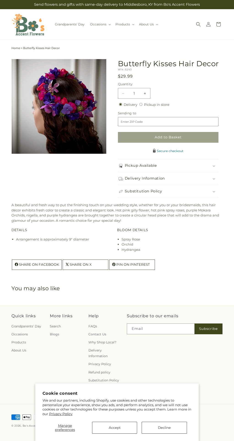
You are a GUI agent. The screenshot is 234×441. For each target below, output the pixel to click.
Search (55, 326)
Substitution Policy (103, 380)
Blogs (54, 334)
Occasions (19, 334)
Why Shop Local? (102, 342)
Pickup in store (156, 104)
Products (18, 342)
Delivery (131, 104)
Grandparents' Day (26, 326)
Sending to (134, 113)
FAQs (92, 326)
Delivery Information (98, 353)
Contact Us (97, 334)
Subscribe (208, 328)
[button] (100, 24)
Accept (115, 427)
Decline (164, 427)
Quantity (125, 84)
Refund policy (99, 372)
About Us (18, 350)
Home (15, 48)
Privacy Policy (60, 414)
